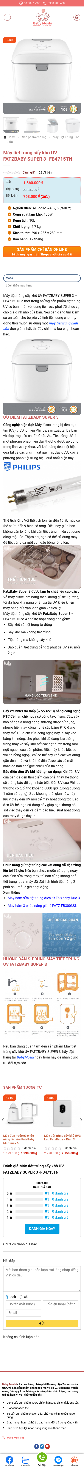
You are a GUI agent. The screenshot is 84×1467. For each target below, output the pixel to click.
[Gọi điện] (42, 1458)
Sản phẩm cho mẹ (34, 137)
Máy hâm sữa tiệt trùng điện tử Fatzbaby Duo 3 (44, 898)
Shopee (74, 1465)
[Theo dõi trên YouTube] (47, 1446)
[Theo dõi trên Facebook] (36, 1446)
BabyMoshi (25, 1057)
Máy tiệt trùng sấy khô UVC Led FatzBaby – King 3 (62, 1137)
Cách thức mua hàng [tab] (19, 285)
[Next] (74, 75)
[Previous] (10, 75)
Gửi (42, 1323)
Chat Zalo (25, 1465)
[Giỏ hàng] (76, 17)
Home (12, 137)
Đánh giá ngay (42, 1229)
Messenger (58, 1465)
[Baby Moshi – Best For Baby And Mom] (42, 17)
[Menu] (7, 17)
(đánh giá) (29, 172)
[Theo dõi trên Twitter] (42, 1446)
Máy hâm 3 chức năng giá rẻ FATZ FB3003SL (42, 906)
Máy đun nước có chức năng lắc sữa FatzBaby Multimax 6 (18, 1139)
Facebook (9, 1465)
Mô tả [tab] (9, 278)
